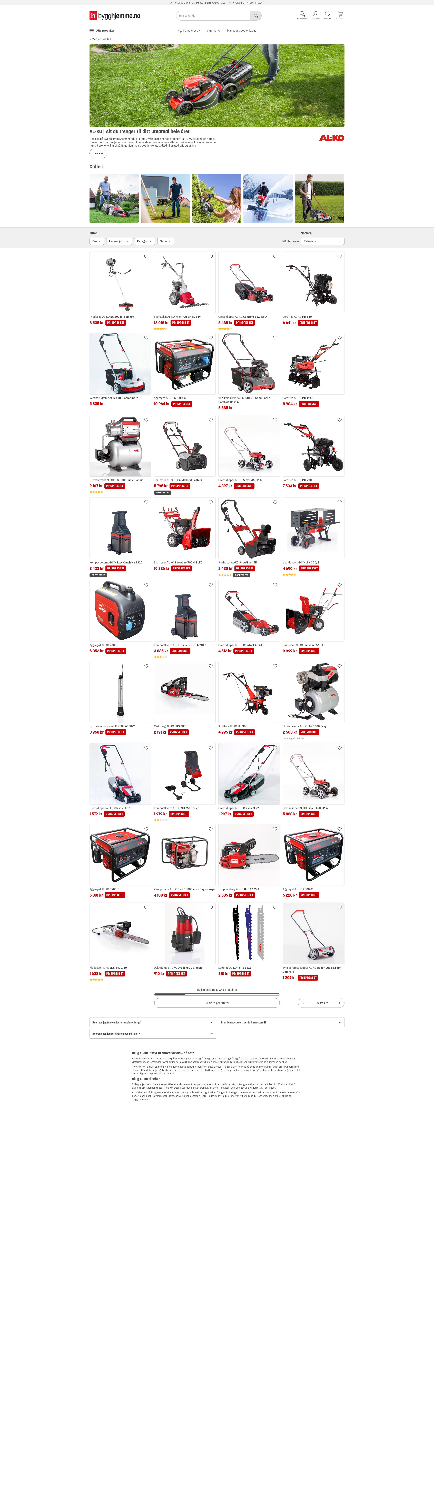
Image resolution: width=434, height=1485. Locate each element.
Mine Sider (316, 18)
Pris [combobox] (94, 241)
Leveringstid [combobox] (117, 241)
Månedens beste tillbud (241, 30)
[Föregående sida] (303, 1003)
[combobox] (321, 1003)
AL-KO (107, 39)
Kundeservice (302, 18)
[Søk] (256, 16)
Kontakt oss (190, 30)
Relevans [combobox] (310, 241)
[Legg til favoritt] (146, 256)
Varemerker (214, 30)
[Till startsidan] (115, 15)
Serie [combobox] (163, 241)
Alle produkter (106, 30)
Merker (96, 39)
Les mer (98, 153)
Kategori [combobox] (142, 241)
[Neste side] (339, 1003)
